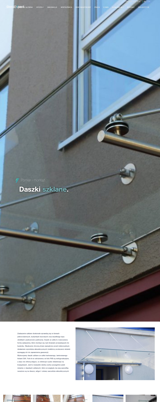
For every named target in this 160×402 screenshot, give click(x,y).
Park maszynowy (83, 7)
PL (145, 1)
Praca (97, 7)
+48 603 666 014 (132, 1)
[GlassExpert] (20, 10)
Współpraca (66, 7)
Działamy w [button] (117, 7)
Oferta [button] (39, 7)
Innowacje (52, 7)
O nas (106, 7)
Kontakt (131, 7)
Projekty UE (143, 7)
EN (149, 1)
